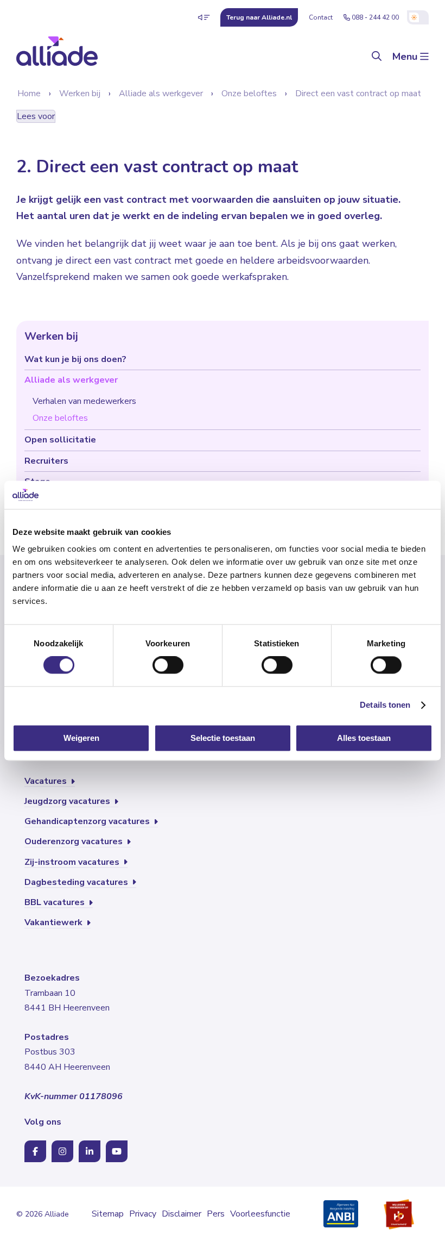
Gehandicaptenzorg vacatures (88, 821)
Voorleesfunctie (260, 1214)
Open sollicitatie (60, 440)
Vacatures (46, 781)
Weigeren (81, 738)
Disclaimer (181, 1214)
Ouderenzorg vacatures (74, 841)
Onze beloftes (249, 93)
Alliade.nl (259, 17)
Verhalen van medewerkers (84, 401)
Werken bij (79, 93)
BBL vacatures (55, 902)
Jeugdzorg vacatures (68, 801)
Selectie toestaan (222, 738)
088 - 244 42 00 (375, 17)
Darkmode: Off (418, 17)
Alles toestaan (364, 738)
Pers (216, 1214)
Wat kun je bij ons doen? (75, 359)
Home (29, 93)
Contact (321, 17)
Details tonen (385, 705)
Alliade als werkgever (161, 93)
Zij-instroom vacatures (73, 862)
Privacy (142, 1214)
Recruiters (46, 461)
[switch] (167, 665)
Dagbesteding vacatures (77, 882)
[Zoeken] (377, 57)
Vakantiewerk (54, 922)
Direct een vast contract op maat (358, 93)
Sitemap (108, 1214)
